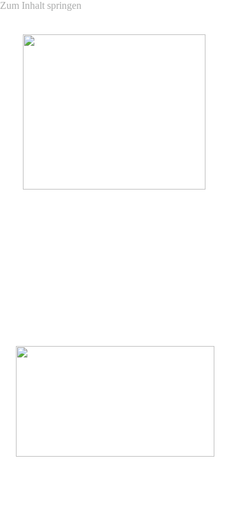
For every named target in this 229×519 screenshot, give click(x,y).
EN (215, 300)
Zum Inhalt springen (40, 5)
